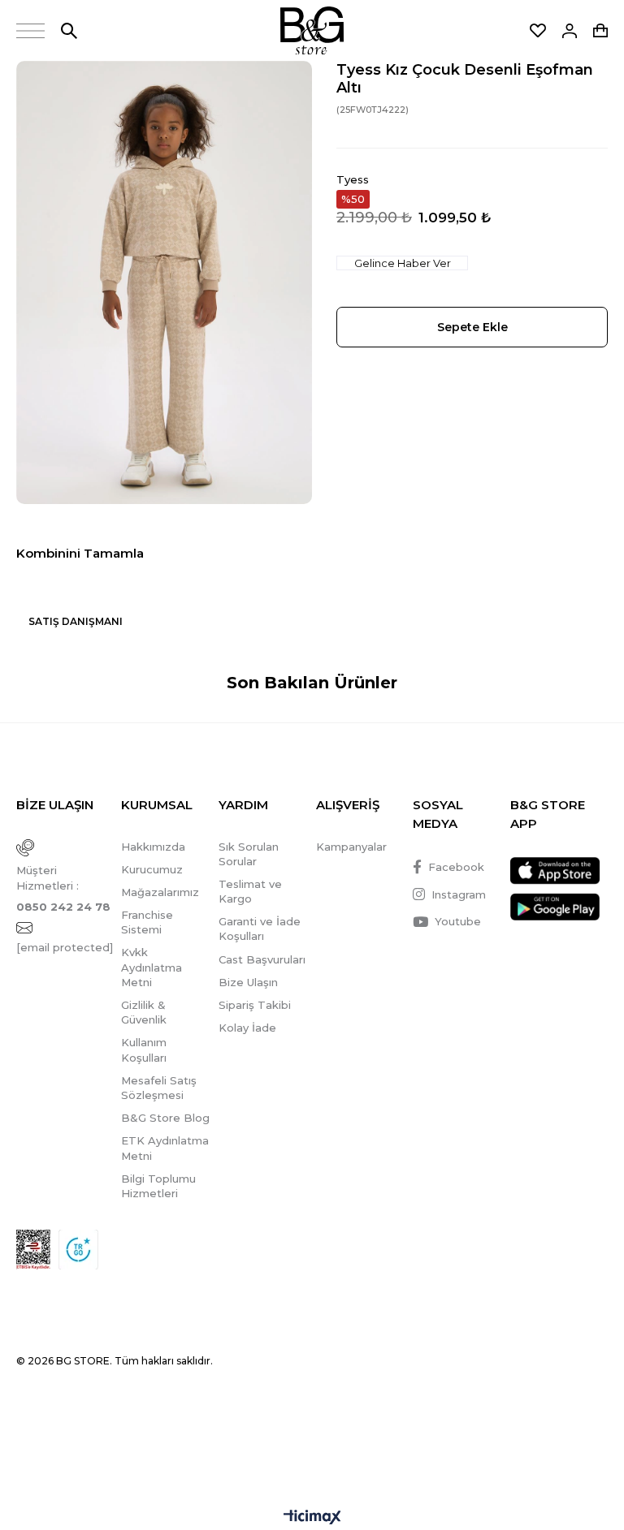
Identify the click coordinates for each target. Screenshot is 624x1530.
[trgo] (78, 1249)
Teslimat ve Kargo (250, 891)
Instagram (458, 894)
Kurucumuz (152, 869)
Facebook (456, 866)
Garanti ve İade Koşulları (260, 928)
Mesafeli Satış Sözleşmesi (159, 1087)
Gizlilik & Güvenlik (144, 1012)
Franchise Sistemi (147, 922)
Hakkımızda (153, 846)
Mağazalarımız (160, 892)
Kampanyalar (351, 846)
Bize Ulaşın (248, 982)
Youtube (458, 921)
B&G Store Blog (165, 1117)
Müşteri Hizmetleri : (63, 888)
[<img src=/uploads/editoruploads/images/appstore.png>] (555, 871)
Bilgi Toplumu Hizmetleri (158, 1186)
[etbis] (33, 1249)
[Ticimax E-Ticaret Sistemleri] (312, 1518)
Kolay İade (247, 1027)
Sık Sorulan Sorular (249, 854)
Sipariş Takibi (255, 1004)
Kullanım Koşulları (144, 1049)
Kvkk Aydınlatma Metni (151, 967)
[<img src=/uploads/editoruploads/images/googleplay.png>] (555, 906)
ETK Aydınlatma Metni (165, 1148)
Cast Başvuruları (262, 959)
